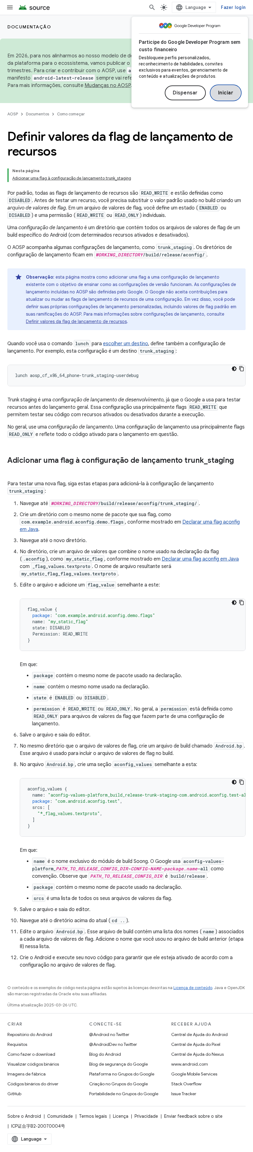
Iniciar (226, 93)
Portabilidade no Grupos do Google (123, 1093)
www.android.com (189, 1064)
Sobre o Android (24, 1116)
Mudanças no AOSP (108, 85)
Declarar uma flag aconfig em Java (200, 559)
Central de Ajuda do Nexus (197, 1054)
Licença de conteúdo (192, 987)
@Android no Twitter (109, 1034)
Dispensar (185, 93)
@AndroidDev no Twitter (113, 1044)
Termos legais (93, 1116)
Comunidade (60, 1116)
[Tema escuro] (234, 368)
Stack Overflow (186, 1084)
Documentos (37, 114)
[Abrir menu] (10, 7)
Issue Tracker (183, 1093)
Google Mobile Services (194, 1074)
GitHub (14, 1093)
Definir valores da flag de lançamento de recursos (76, 321)
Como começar (71, 114)
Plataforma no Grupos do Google (121, 1074)
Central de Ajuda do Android (199, 1034)
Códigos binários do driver (32, 1084)
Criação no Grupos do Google (118, 1084)
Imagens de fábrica (26, 1074)
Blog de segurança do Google (118, 1064)
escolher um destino (125, 344)
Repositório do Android (29, 1034)
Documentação (29, 27)
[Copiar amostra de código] (241, 368)
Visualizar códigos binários (33, 1064)
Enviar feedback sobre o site (193, 1116)
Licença (120, 1116)
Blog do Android (105, 1054)
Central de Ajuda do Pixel (195, 1044)
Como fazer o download (31, 1054)
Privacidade (146, 1116)
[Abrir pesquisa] (152, 7)
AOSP (12, 114)
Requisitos (17, 1044)
